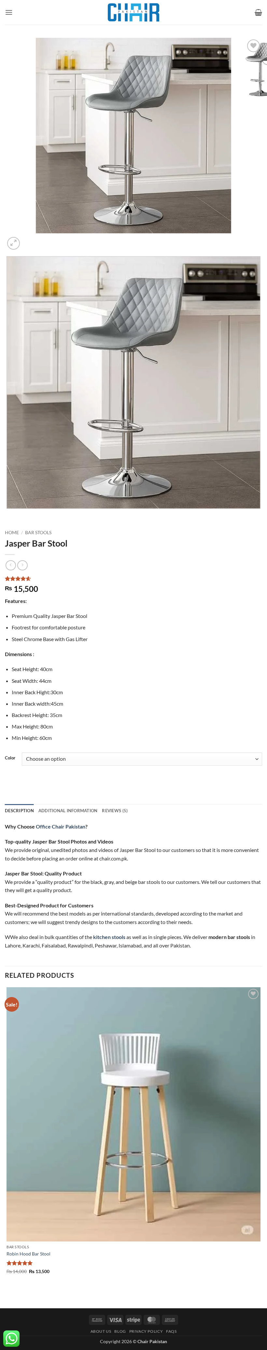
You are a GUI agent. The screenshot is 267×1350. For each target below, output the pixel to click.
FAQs (171, 1331)
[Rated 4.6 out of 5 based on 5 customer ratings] (133, 578)
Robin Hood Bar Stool (28, 1253)
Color (10, 758)
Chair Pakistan (152, 1341)
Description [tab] (19, 810)
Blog (120, 1331)
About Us (101, 1331)
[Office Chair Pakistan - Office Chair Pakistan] (133, 12)
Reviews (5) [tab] (115, 810)
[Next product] (11, 565)
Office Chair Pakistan (60, 826)
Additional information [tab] (68, 810)
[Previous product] (22, 565)
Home (12, 532)
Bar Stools (38, 532)
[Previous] (8, 515)
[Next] (29, 239)
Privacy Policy (146, 1331)
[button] (9, 12)
